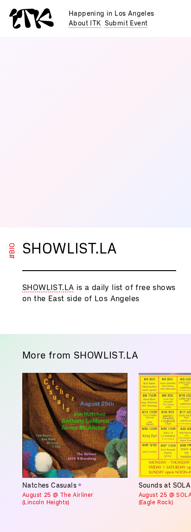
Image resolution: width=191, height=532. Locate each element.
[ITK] (31, 18)
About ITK (85, 23)
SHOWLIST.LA (48, 287)
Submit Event (126, 23)
